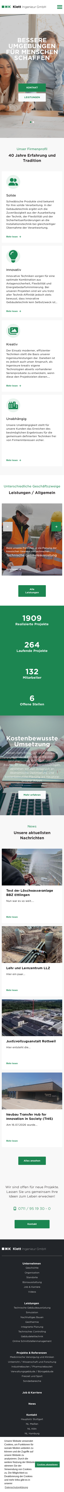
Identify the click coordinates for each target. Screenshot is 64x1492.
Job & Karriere (32, 1287)
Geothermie (32, 1322)
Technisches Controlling (32, 1331)
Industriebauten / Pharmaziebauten (32, 1366)
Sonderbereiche (32, 1381)
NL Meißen (32, 1424)
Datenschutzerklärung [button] (16, 1487)
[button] (30, 122)
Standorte (32, 1277)
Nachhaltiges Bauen (32, 1317)
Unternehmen (31, 1263)
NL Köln (32, 1428)
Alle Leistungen (32, 591)
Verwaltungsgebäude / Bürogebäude (32, 1371)
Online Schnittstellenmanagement (32, 1341)
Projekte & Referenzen (32, 1352)
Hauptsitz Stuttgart (32, 1419)
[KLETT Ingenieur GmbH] (24, 7)
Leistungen (32, 97)
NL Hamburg (32, 1433)
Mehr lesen (12, 236)
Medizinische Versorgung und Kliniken (32, 1357)
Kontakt (32, 87)
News (32, 1403)
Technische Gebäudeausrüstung (32, 1307)
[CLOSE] (59, 7)
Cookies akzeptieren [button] (47, 1464)
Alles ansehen (32, 1160)
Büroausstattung (32, 1282)
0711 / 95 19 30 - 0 (33, 1209)
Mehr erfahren (32, 795)
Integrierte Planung (32, 1327)
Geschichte (32, 1268)
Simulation (32, 1312)
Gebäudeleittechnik (32, 1336)
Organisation (32, 1272)
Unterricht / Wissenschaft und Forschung (32, 1362)
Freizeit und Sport (32, 1376)
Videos (32, 1292)
